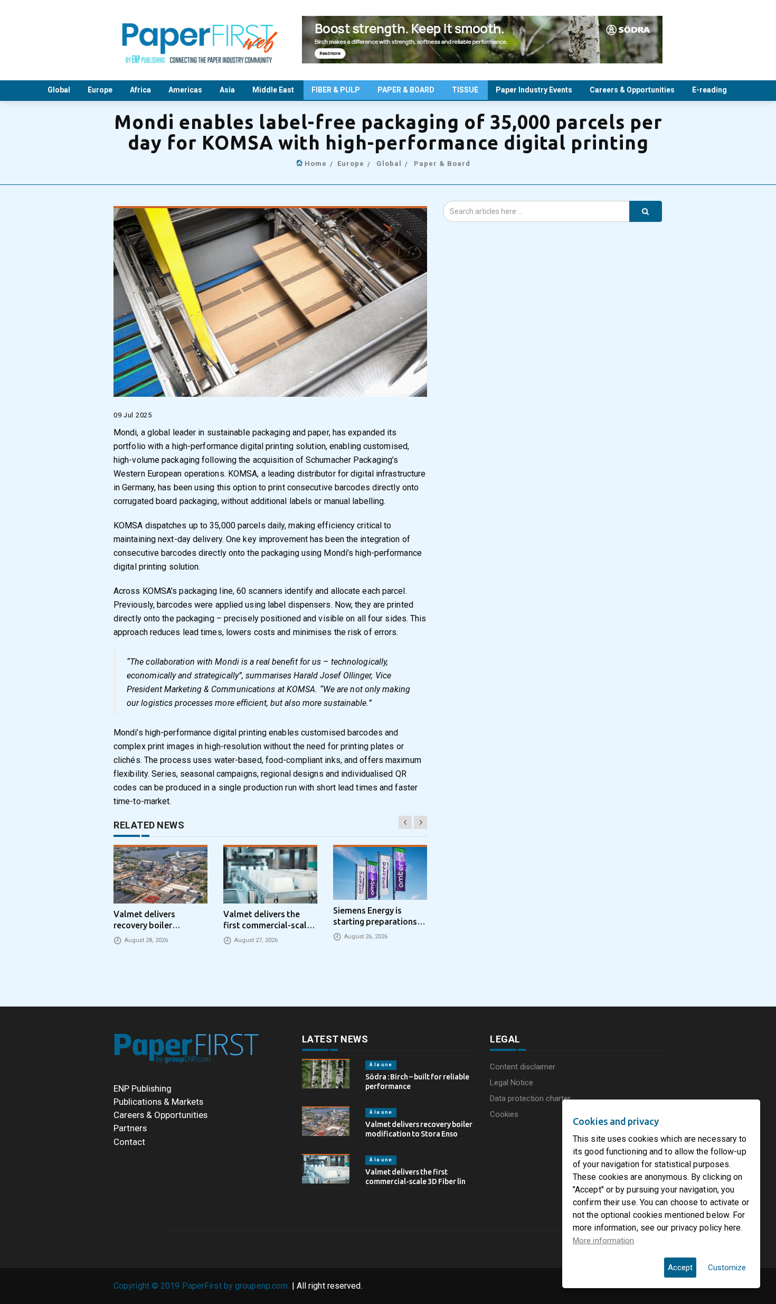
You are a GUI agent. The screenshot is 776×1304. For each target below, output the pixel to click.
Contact (129, 1142)
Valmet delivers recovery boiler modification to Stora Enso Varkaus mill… (418, 1134)
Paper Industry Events (535, 90)
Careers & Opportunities (633, 90)
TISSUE (466, 90)
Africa (141, 90)
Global (60, 90)
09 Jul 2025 (132, 415)
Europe (101, 90)
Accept (680, 1267)
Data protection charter (530, 1098)
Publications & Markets (158, 1101)
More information (604, 1240)
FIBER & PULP (336, 90)
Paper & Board (442, 163)
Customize (727, 1267)
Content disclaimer (522, 1067)
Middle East (274, 90)
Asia (228, 90)
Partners (130, 1128)
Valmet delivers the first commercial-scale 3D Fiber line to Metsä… (417, 1181)
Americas (186, 90)
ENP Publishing (142, 1088)
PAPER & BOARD (406, 90)
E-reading (710, 90)
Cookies (504, 1114)
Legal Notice (511, 1082)
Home (316, 163)
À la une (381, 1064)
